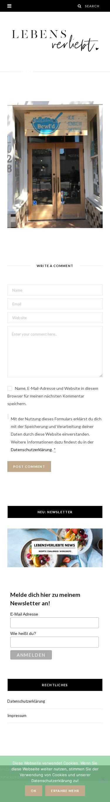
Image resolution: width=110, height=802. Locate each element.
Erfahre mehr (65, 791)
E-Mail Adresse (24, 614)
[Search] (80, 6)
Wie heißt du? (23, 633)
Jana (18, 79)
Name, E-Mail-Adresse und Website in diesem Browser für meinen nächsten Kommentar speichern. (52, 396)
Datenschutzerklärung (31, 449)
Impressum (16, 715)
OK (34, 791)
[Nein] (103, 779)
